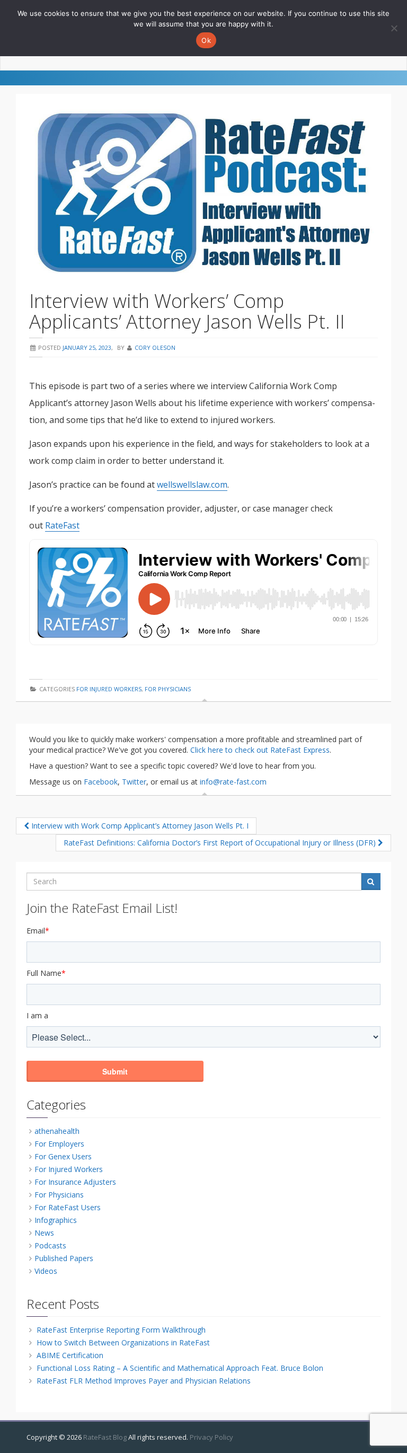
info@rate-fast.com (233, 782)
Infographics (55, 1220)
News (44, 1233)
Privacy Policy (211, 1437)
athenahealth (56, 1131)
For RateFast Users (67, 1207)
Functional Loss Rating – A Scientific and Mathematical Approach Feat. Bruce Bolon (180, 1368)
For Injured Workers (108, 689)
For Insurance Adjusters (75, 1182)
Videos (45, 1271)
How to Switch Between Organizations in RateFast (123, 1342)
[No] (393, 28)
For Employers (59, 1144)
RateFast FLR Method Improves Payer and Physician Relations (144, 1381)
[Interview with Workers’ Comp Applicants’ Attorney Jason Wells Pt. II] (203, 192)
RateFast (62, 525)
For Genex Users (63, 1156)
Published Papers (63, 1258)
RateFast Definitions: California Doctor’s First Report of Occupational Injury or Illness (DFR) (221, 843)
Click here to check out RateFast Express (260, 750)
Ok (206, 40)
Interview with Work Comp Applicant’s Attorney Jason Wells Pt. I (139, 826)
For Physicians (168, 689)
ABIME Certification (70, 1355)
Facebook (101, 782)
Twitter (134, 782)
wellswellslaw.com (192, 484)
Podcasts (50, 1245)
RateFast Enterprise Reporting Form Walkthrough (121, 1330)
